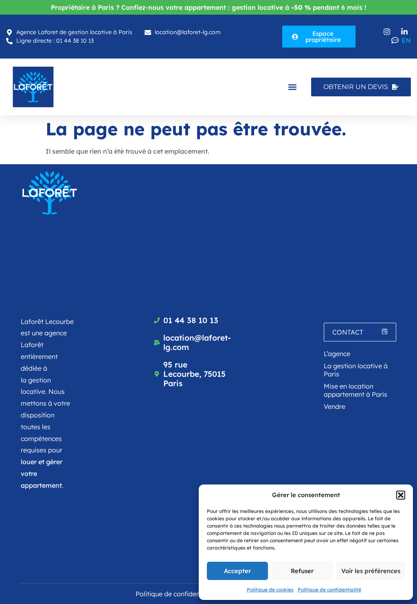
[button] (401, 495)
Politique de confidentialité (329, 590)
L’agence (337, 354)
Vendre (334, 406)
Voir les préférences (370, 571)
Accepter (237, 571)
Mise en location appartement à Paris (355, 390)
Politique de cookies (270, 590)
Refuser (302, 571)
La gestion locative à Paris (356, 370)
